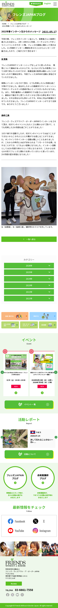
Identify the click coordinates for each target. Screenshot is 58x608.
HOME (4, 24)
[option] (16, 373)
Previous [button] (2, 372)
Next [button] (55, 372)
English (47, 3)
